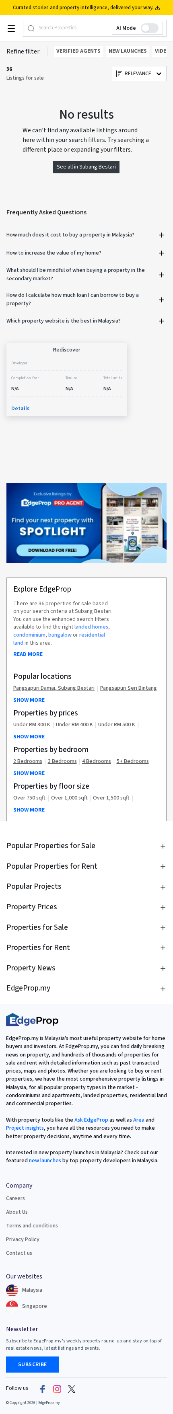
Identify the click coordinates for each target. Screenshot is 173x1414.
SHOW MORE (29, 700)
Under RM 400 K (74, 725)
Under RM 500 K (116, 725)
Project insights (25, 1128)
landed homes (91, 627)
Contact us (19, 1253)
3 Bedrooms (62, 761)
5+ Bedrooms (133, 761)
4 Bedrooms (96, 761)
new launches (45, 1161)
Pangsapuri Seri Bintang (128, 688)
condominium (29, 635)
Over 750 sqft (29, 798)
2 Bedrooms (27, 761)
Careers (15, 1198)
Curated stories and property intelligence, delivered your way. (83, 7)
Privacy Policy (22, 1239)
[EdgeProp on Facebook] (43, 1389)
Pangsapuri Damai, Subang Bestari (54, 688)
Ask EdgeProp (91, 1120)
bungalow (60, 635)
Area (138, 1120)
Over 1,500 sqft (111, 798)
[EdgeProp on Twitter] (72, 1389)
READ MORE (28, 654)
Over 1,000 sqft (69, 798)
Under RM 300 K (31, 725)
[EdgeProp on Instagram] (57, 1389)
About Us (17, 1212)
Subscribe (32, 1365)
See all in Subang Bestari (86, 167)
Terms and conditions (32, 1226)
